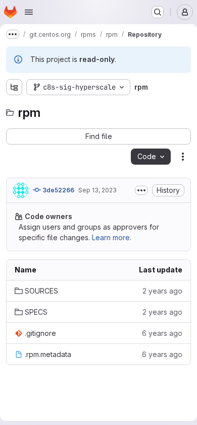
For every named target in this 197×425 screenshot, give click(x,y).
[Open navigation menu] (29, 12)
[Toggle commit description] (141, 190)
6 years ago (162, 333)
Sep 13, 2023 (97, 190)
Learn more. (111, 237)
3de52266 (57, 190)
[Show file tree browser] (14, 87)
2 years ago (162, 291)
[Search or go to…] (158, 12)
